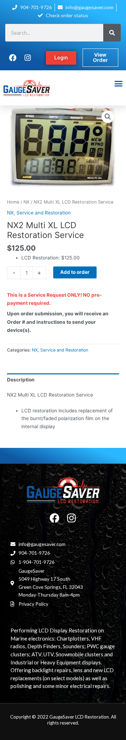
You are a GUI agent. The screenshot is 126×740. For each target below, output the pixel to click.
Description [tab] (21, 379)
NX (26, 202)
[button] (118, 83)
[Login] (61, 58)
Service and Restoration (43, 212)
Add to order (75, 272)
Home (13, 202)
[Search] (112, 32)
